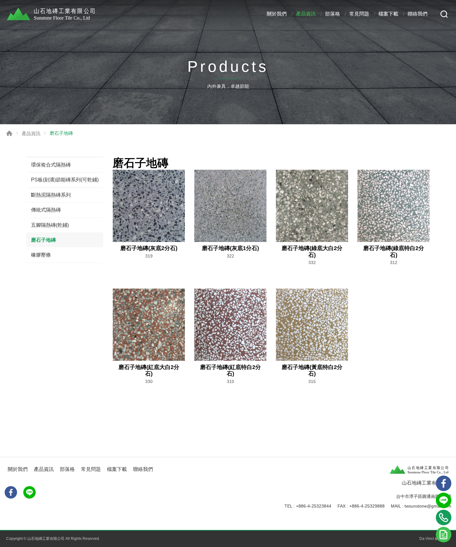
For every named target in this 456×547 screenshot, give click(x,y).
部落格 (332, 13)
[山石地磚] (52, 14)
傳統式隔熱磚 (46, 209)
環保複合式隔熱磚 (51, 164)
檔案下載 (388, 13)
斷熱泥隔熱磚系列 (51, 195)
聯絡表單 (443, 534)
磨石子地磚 (43, 240)
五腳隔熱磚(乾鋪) (50, 225)
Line (443, 500)
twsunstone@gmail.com (428, 506)
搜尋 (444, 14)
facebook (443, 483)
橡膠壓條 (41, 255)
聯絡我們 (417, 13)
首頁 (9, 133)
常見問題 (359, 13)
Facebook (11, 492)
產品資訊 (306, 13)
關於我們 (277, 13)
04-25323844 (443, 517)
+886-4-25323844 (313, 506)
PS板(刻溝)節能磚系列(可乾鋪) (65, 179)
